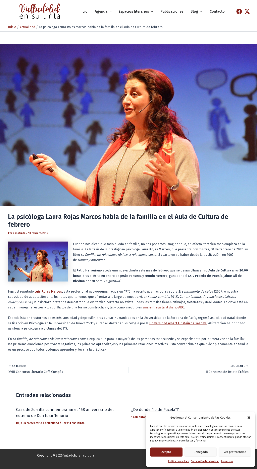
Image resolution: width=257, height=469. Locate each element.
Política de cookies (178, 461)
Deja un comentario (29, 423)
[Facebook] (239, 11)
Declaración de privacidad (205, 461)
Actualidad (52, 423)
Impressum (227, 461)
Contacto (217, 11)
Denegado (201, 452)
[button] (249, 418)
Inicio (83, 11)
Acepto (166, 452)
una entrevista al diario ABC (163, 307)
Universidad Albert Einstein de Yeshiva (178, 323)
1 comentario (140, 417)
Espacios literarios (134, 11)
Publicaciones (171, 11)
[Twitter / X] (247, 11)
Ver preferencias (235, 452)
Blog (194, 11)
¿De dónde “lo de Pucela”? (155, 409)
